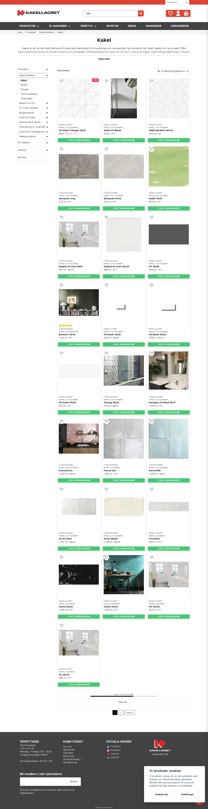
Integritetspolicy (72, 759)
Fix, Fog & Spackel (28, 107)
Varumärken (180, 25)
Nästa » (129, 712)
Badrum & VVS (27, 103)
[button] (61, 81)
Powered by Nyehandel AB (104, 807)
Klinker (24, 85)
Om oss (67, 746)
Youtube (115, 753)
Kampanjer (153, 25)
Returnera (68, 756)
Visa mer (104, 59)
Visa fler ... (123, 702)
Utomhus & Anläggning (31, 131)
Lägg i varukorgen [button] (124, 140)
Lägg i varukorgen (79, 140)
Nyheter (112, 25)
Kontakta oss (70, 762)
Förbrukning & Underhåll (32, 127)
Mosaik (24, 89)
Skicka (74, 781)
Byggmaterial (26, 112)
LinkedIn (115, 757)
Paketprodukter (27, 136)
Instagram (115, 750)
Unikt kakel (26, 98)
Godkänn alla (161, 794)
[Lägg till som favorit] (170, 13)
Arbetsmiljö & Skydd (29, 122)
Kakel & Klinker (46, 32)
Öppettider (69, 749)
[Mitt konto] (178, 13)
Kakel (24, 80)
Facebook (116, 746)
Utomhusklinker (29, 94)
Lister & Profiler (27, 117)
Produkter (27, 25)
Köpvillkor (68, 752)
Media (132, 25)
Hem (20, 32)
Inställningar (187, 794)
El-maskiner (58, 25)
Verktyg (86, 25)
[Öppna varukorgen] (186, 13)
